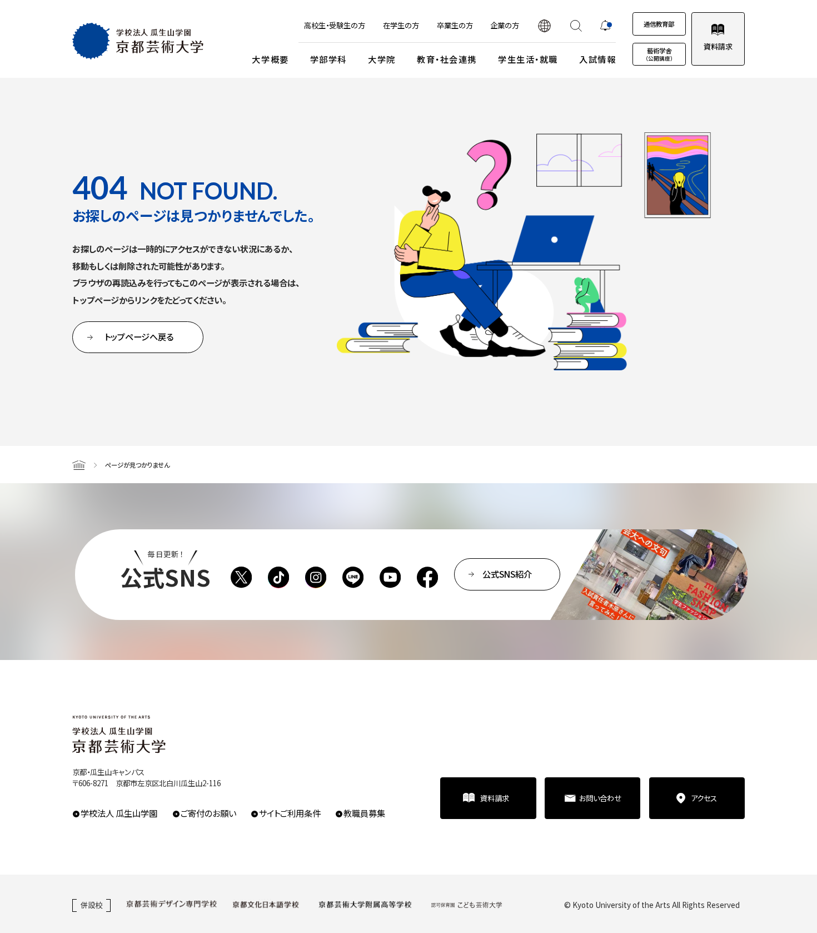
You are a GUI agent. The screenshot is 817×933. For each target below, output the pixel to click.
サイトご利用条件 (289, 813)
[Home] (79, 464)
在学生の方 (401, 25)
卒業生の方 (455, 25)
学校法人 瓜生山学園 (119, 813)
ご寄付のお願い (208, 813)
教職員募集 (364, 813)
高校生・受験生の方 (334, 25)
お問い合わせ (600, 797)
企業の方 (504, 25)
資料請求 (718, 46)
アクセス (704, 797)
